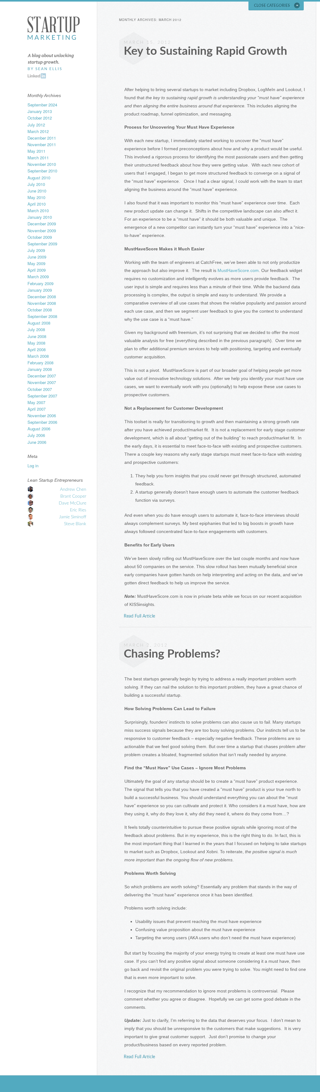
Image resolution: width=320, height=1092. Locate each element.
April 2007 (37, 409)
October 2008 (40, 310)
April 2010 (37, 204)
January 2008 (40, 369)
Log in (33, 466)
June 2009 (37, 257)
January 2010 (40, 217)
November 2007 (42, 382)
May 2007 (36, 402)
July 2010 (36, 184)
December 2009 (42, 224)
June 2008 (37, 336)
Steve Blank (75, 524)
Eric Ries (78, 510)
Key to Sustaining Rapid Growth (205, 51)
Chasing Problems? (172, 654)
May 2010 (36, 197)
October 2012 (40, 118)
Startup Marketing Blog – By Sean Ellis (54, 28)
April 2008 (37, 349)
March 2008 (38, 356)
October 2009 (40, 237)
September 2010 (42, 171)
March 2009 (38, 276)
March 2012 (38, 131)
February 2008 (40, 363)
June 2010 (37, 191)
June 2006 (37, 442)
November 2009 (42, 230)
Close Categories (272, 6)
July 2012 (36, 125)
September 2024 (42, 105)
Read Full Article (139, 616)
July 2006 (36, 435)
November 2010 (42, 164)
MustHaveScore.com (238, 270)
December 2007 (42, 376)
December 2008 (42, 297)
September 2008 (42, 316)
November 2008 (42, 303)
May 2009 (36, 263)
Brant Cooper (73, 496)
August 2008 (39, 323)
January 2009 (40, 290)
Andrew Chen (73, 489)
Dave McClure (72, 503)
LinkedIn (37, 76)
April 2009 (37, 270)
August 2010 (39, 178)
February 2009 (40, 283)
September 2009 (42, 244)
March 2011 (38, 158)
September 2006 (42, 422)
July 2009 (36, 250)
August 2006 (39, 429)
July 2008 (36, 329)
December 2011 (42, 138)
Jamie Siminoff (72, 517)
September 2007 (42, 396)
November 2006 (42, 415)
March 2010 (38, 210)
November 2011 (42, 144)
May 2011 (36, 151)
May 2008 (36, 343)
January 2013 (40, 111)
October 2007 (40, 389)
